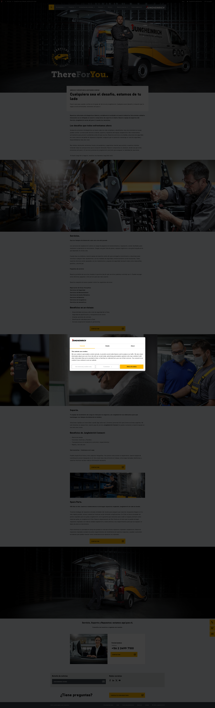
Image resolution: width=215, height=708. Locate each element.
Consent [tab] (82, 346)
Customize (106, 366)
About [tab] (133, 346)
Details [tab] (107, 346)
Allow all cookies (132, 366)
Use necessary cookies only (83, 366)
